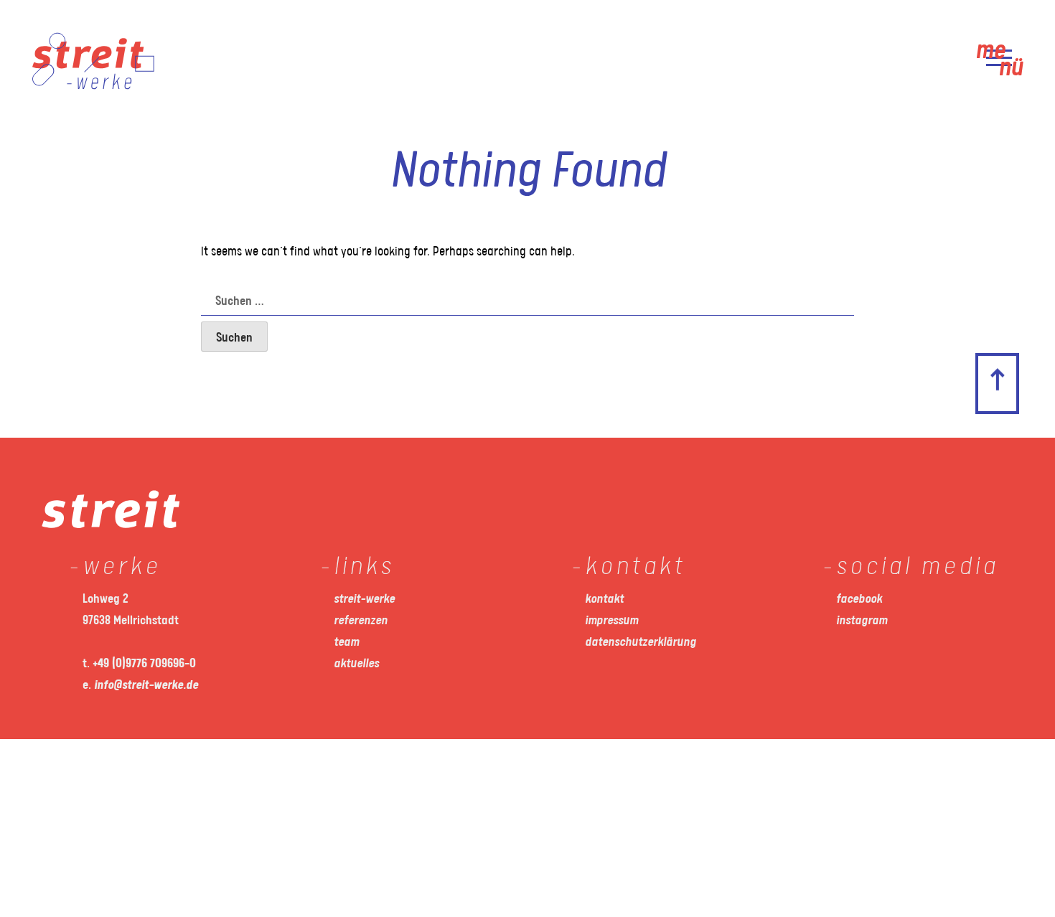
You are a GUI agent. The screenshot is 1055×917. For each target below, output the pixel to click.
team (346, 642)
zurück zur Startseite (1022, 342)
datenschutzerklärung (640, 642)
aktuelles (356, 664)
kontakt (604, 599)
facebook (859, 599)
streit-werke (364, 599)
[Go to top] (997, 383)
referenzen (361, 620)
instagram (861, 620)
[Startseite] (93, 86)
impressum (611, 620)
